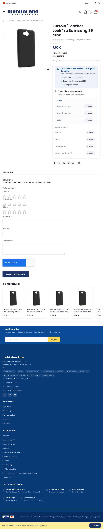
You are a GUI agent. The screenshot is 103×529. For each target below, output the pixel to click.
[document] (51, 525)
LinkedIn (64, 163)
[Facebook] (95, 3)
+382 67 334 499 (12, 386)
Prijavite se (7, 406)
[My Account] (86, 12)
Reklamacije (8, 465)
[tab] (8, 172)
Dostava (6, 448)
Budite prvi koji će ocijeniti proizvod (76, 40)
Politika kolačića (9, 469)
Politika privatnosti (10, 456)
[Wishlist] (90, 12)
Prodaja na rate (9, 444)
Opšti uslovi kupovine (11, 452)
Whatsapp (69, 163)
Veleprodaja (8, 477)
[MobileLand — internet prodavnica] (23, 12)
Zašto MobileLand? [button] (13, 485)
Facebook (55, 163)
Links (87, 3)
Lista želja (6, 423)
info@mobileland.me (14, 390)
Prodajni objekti (9, 440)
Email (73, 163)
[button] (48, 69)
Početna (3, 20)
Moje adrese (8, 419)
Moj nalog (7, 411)
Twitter (59, 163)
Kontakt (6, 461)
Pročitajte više (41, 525)
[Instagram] (98, 3)
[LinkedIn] (15, 395)
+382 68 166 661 (12, 382)
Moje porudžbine (9, 415)
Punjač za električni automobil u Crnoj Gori (20, 473)
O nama (6, 436)
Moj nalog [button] (8, 401)
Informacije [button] (9, 431)
